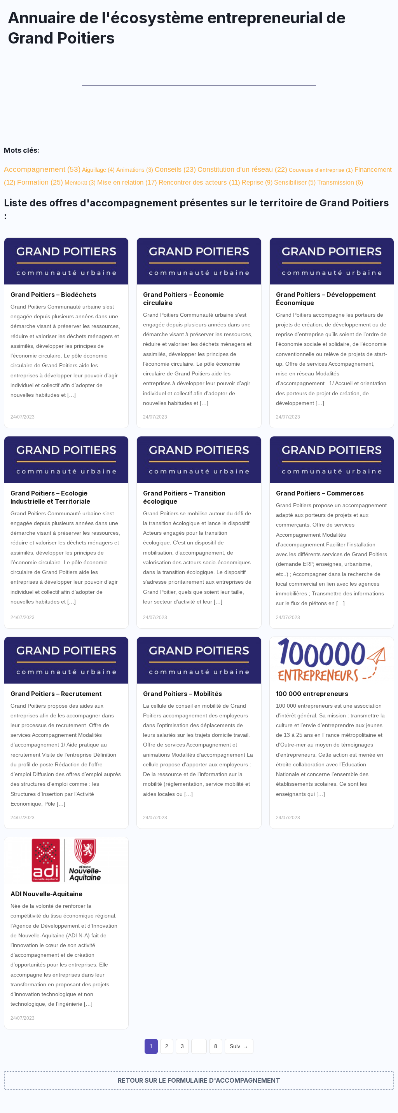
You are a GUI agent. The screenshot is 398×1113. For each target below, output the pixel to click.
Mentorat (80, 182)
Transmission (340, 182)
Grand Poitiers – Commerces (320, 493)
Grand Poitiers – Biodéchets (53, 294)
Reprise (257, 182)
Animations (134, 169)
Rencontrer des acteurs (199, 182)
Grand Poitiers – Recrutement (56, 694)
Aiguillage (98, 169)
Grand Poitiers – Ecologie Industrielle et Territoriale (50, 497)
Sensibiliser (295, 182)
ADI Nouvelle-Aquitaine (46, 894)
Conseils (175, 169)
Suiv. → (239, 1046)
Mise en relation (127, 182)
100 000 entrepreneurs (312, 694)
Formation (40, 182)
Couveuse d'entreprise (321, 170)
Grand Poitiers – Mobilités (182, 694)
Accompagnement (42, 169)
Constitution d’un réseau (242, 169)
